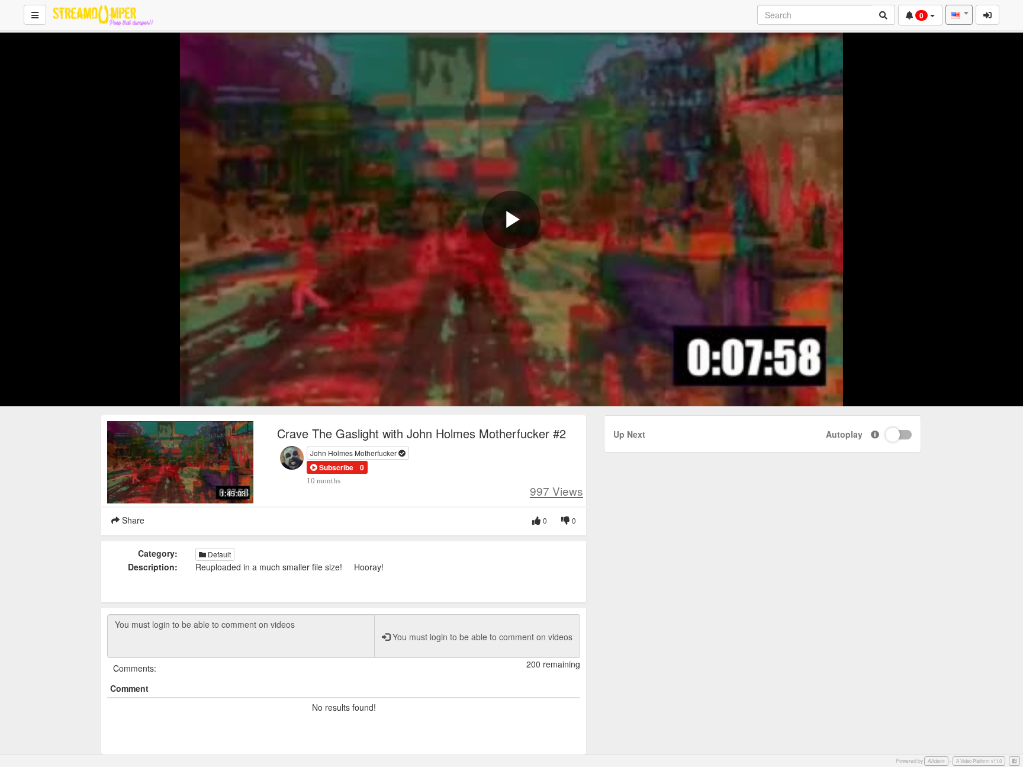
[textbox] (959, 14)
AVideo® (936, 761)
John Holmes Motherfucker (354, 453)
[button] (332, 467)
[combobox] (959, 15)
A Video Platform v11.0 (979, 761)
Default (218, 554)
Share (132, 520)
